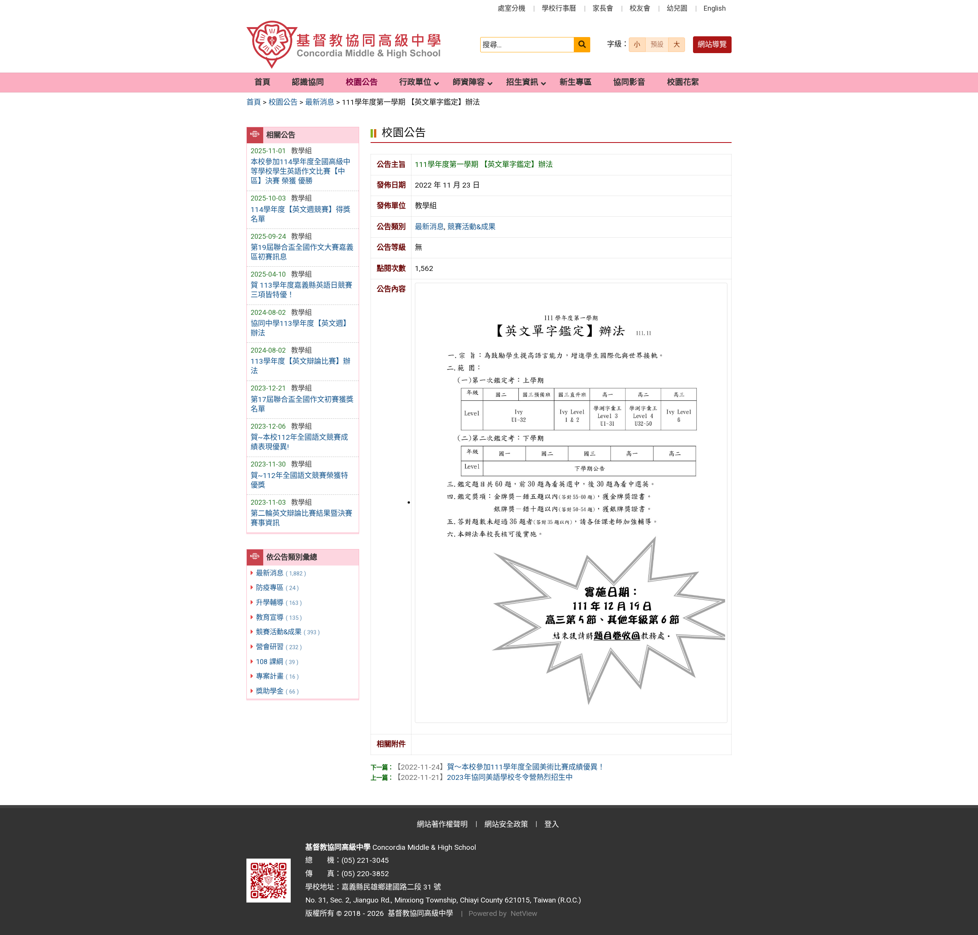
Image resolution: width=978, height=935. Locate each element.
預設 (657, 44)
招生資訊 (522, 82)
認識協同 (308, 82)
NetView (523, 913)
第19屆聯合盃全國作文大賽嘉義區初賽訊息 (302, 252)
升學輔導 (279, 602)
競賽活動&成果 (288, 632)
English (715, 8)
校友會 (640, 8)
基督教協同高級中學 (418, 913)
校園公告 (362, 82)
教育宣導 (279, 617)
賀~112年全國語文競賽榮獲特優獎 (299, 480)
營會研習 (279, 647)
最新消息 (281, 573)
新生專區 (576, 82)
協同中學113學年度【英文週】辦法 (300, 328)
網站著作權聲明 (442, 824)
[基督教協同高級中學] (343, 45)
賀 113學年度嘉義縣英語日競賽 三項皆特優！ (301, 290)
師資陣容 (469, 82)
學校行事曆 (559, 8)
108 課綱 (277, 662)
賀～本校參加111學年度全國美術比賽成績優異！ (499, 767)
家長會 (603, 8)
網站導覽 (712, 44)
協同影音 (629, 82)
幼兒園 (677, 8)
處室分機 (511, 8)
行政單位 (415, 82)
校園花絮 (683, 82)
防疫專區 (277, 587)
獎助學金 (277, 691)
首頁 (262, 82)
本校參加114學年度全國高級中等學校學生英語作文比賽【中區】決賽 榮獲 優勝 (300, 171)
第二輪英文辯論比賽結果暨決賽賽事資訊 (301, 518)
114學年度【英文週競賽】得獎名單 (300, 214)
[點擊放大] (571, 502)
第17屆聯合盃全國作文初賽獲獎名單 (302, 404)
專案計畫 (277, 676)
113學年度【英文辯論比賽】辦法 (300, 366)
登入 (551, 824)
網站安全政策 (506, 824)
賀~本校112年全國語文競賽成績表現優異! (299, 442)
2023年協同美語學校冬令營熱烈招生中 (483, 777)
